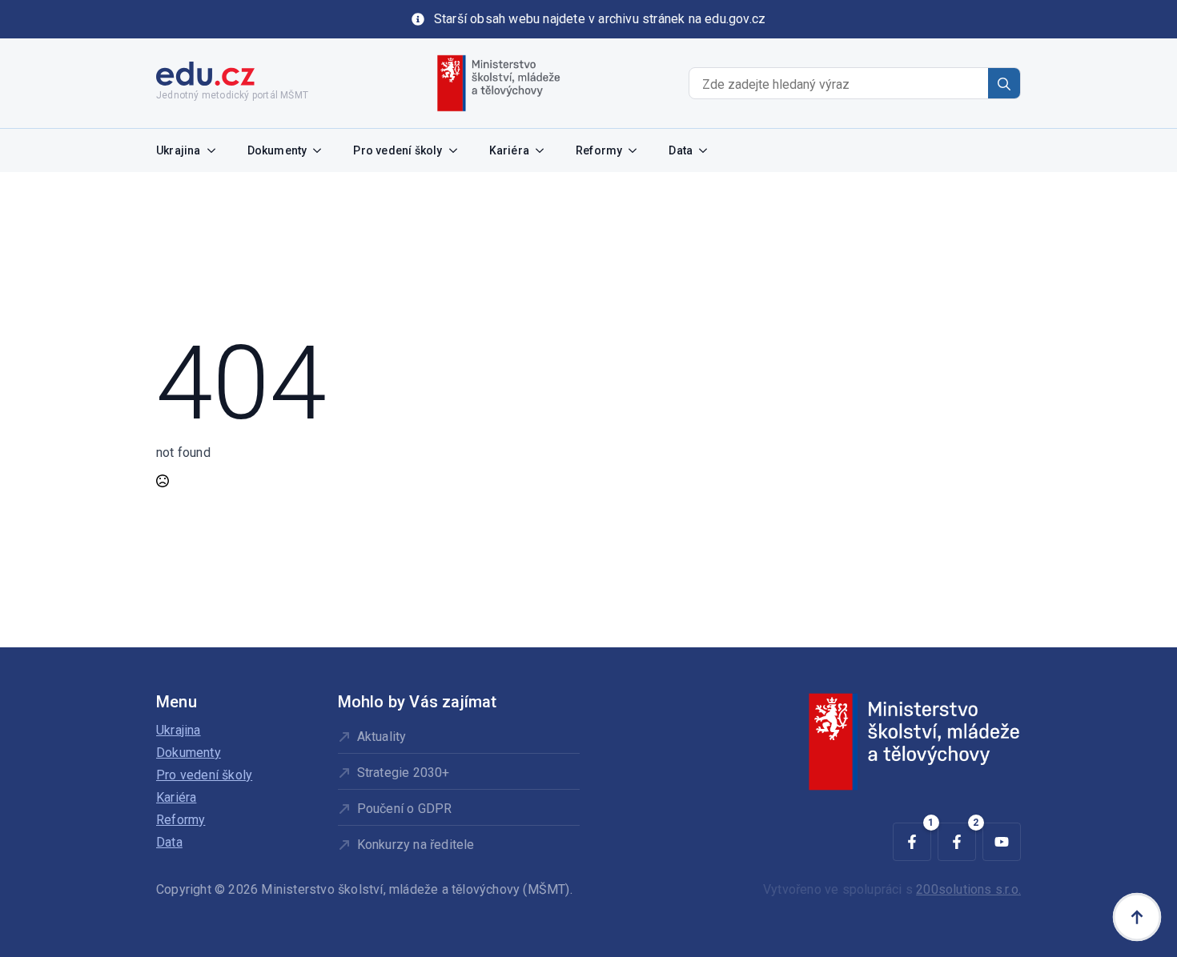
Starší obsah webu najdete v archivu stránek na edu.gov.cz (599, 18)
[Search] (1004, 84)
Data (681, 150)
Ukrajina (178, 150)
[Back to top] (1137, 917)
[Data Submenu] (708, 150)
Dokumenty (277, 150)
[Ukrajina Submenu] (216, 150)
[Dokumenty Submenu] (322, 150)
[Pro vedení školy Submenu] (458, 150)
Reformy (599, 150)
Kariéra (509, 150)
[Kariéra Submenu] (544, 150)
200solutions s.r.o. (968, 889)
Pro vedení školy (397, 150)
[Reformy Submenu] (637, 150)
